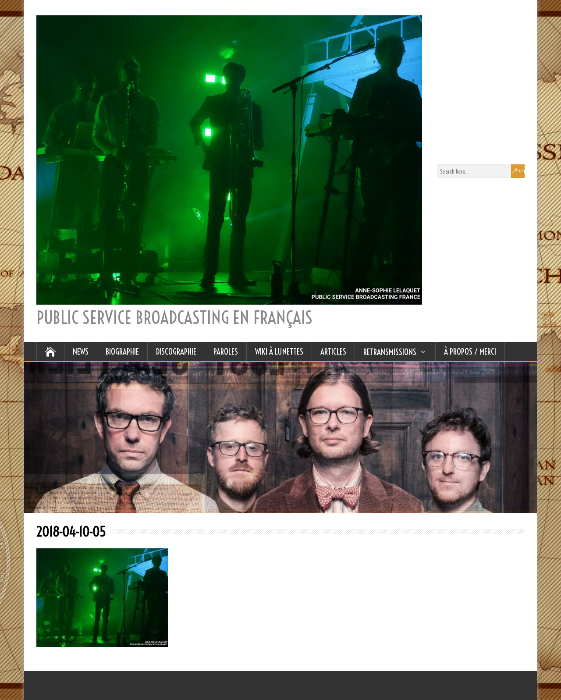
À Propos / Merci (470, 351)
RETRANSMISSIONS (389, 352)
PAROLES (225, 351)
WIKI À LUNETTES (279, 351)
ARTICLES (333, 351)
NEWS (81, 351)
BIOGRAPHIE (122, 351)
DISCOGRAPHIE (176, 351)
